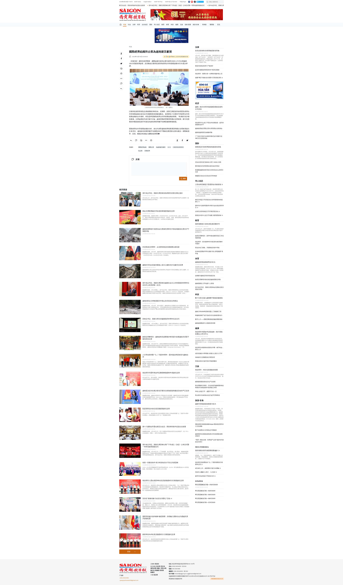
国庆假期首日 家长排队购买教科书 (207, 224)
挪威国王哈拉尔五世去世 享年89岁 (206, 176)
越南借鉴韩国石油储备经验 (203, 132)
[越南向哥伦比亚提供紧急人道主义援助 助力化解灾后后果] (130, 271)
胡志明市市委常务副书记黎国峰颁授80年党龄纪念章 (161, 373)
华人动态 (157, 24)
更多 (129, 552)
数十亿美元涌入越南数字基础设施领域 (209, 298)
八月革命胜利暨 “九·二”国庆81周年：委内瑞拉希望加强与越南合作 (165, 356)
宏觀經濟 (147, 151)
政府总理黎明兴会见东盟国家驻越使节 (221, 5)
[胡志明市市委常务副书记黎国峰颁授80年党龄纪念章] (130, 379)
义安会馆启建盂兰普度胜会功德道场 (208, 184)
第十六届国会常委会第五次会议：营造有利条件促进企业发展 (164, 427)
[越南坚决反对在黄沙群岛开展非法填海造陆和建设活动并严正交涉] (130, 397)
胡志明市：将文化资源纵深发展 (206, 370)
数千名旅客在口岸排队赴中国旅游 (206, 430)
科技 (172, 24)
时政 (124, 24)
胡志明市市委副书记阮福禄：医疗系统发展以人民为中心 (209, 333)
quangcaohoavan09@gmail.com (129, 580)
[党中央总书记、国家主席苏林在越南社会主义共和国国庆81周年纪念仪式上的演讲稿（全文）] (130, 289)
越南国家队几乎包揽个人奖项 (204, 283)
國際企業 (151, 147)
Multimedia (202, 447)
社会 (129, 24)
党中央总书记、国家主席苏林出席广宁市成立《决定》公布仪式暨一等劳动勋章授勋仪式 (129, 5)
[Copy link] (121, 78)
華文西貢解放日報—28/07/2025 (205, 498)
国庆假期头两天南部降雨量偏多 (206, 450)
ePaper (199, 481)
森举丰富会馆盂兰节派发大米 (204, 476)
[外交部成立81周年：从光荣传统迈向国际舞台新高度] (130, 253)
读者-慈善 (188, 24)
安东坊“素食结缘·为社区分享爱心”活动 (156, 498)
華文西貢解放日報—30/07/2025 (205, 491)
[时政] (121, 89)
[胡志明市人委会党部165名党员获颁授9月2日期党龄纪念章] (130, 486)
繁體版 (212, 24)
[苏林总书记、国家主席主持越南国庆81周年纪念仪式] (130, 325)
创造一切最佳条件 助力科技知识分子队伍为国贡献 (160, 462)
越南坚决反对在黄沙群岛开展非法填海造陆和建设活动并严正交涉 (165, 391)
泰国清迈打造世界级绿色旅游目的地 (208, 147)
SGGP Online (137, 1)
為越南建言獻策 (160, 147)
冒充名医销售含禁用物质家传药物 (207, 51)
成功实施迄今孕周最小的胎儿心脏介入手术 (208, 353)
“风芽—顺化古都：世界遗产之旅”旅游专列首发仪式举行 (209, 441)
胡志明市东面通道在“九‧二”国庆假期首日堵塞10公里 (209, 463)
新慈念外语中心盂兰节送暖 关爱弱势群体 (208, 215)
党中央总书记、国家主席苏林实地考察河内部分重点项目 (162, 193)
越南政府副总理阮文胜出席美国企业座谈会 (208, 128)
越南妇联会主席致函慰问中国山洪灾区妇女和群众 (160, 301)
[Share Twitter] (121, 63)
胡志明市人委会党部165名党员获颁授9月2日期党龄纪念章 (163, 480)
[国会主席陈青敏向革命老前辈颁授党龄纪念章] (130, 217)
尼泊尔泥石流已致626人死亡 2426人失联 (208, 162)
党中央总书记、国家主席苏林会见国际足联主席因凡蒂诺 (209, 288)
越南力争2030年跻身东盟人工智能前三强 (208, 311)
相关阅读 (123, 190)
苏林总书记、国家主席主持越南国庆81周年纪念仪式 (160, 319)
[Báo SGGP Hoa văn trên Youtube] (192, 2)
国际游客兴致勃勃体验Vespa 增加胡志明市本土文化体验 (209, 425)
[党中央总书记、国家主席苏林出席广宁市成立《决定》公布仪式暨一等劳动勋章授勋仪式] (130, 451)
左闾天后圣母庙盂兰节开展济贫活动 (206, 211)
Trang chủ (120, 24)
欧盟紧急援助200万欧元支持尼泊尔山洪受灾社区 (209, 171)
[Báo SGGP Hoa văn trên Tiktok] (195, 2)
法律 (134, 24)
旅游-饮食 (196, 24)
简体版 (204, 24)
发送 (184, 178)
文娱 (181, 24)
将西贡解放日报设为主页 (217, 578)
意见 (218, 24)
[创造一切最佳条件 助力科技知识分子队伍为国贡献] (130, 468)
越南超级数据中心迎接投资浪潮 (205, 323)
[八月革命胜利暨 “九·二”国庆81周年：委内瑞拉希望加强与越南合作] (130, 361)
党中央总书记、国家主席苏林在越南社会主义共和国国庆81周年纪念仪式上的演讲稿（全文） (165, 284)
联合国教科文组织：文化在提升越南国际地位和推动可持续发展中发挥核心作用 (209, 386)
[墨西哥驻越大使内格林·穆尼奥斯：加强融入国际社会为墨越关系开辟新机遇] (130, 522)
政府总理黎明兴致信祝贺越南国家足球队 (208, 279)
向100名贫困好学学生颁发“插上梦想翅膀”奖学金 (209, 252)
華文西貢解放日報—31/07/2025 (206, 485)
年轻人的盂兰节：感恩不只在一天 (206, 391)
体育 (167, 24)
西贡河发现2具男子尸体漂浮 (204, 66)
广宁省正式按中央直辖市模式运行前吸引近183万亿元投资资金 (208, 137)
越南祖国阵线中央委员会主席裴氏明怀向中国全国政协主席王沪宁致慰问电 (165, 230)
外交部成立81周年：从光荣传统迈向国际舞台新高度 (160, 247)
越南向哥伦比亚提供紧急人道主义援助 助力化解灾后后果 (162, 265)
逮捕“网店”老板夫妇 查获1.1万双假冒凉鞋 (208, 77)
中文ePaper (183, 1)
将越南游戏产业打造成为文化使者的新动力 (208, 315)
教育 (162, 24)
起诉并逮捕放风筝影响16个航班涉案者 (207, 70)
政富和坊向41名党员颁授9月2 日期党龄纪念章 (158, 534)
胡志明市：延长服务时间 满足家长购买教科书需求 (209, 243)
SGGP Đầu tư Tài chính (171, 1)
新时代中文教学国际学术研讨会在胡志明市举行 (209, 206)
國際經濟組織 (142, 147)
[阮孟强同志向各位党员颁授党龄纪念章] (130, 415)
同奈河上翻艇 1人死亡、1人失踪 (205, 472)
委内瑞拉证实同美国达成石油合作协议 (207, 166)
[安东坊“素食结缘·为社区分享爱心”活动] (130, 504)
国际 (150, 24)
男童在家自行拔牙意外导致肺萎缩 (206, 361)
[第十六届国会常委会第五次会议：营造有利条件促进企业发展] (130, 433)
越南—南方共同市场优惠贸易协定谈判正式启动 (209, 108)
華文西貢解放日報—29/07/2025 (205, 494)
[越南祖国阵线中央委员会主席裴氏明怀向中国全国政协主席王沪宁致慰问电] (130, 235)
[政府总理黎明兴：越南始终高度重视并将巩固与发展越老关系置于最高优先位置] (130, 343)
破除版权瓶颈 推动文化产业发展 (205, 381)
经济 (138, 24)
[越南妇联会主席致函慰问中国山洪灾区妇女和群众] (130, 307)
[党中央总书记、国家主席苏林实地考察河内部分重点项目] (130, 199)
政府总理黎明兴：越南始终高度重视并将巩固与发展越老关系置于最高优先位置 (165, 338)
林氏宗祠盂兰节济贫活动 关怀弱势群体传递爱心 (209, 201)
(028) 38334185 (124, 578)
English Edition (147, 1)
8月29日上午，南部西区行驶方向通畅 (207, 468)
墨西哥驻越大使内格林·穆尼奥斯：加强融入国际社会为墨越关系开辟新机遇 (165, 517)
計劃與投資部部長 (178, 147)
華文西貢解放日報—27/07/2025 (205, 502)
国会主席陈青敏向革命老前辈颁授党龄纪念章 (158, 211)
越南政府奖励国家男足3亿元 (205, 262)
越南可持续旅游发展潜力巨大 (205, 404)
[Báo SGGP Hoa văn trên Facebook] (189, 2)
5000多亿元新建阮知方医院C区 (205, 357)
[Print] (121, 73)
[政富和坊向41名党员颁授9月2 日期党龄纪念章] (130, 540)
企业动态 (145, 24)
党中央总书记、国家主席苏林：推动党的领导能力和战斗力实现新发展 (183, 5)
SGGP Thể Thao (158, 1)
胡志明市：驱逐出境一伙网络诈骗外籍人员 (208, 74)
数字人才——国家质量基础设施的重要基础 (208, 319)
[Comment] (121, 84)
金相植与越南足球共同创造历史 (205, 276)
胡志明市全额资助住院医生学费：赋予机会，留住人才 (209, 348)
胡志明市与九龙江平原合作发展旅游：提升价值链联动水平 (209, 123)
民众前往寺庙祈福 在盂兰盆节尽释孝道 (207, 395)
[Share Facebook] (121, 58)
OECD (169, 147)
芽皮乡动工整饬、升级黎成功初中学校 (207, 247)
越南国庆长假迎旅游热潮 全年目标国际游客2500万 (209, 435)
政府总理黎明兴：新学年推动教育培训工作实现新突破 (209, 237)
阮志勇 (140, 151)
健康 (176, 24)
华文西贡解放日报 (132, 14)
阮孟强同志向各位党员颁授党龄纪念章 (156, 409)
